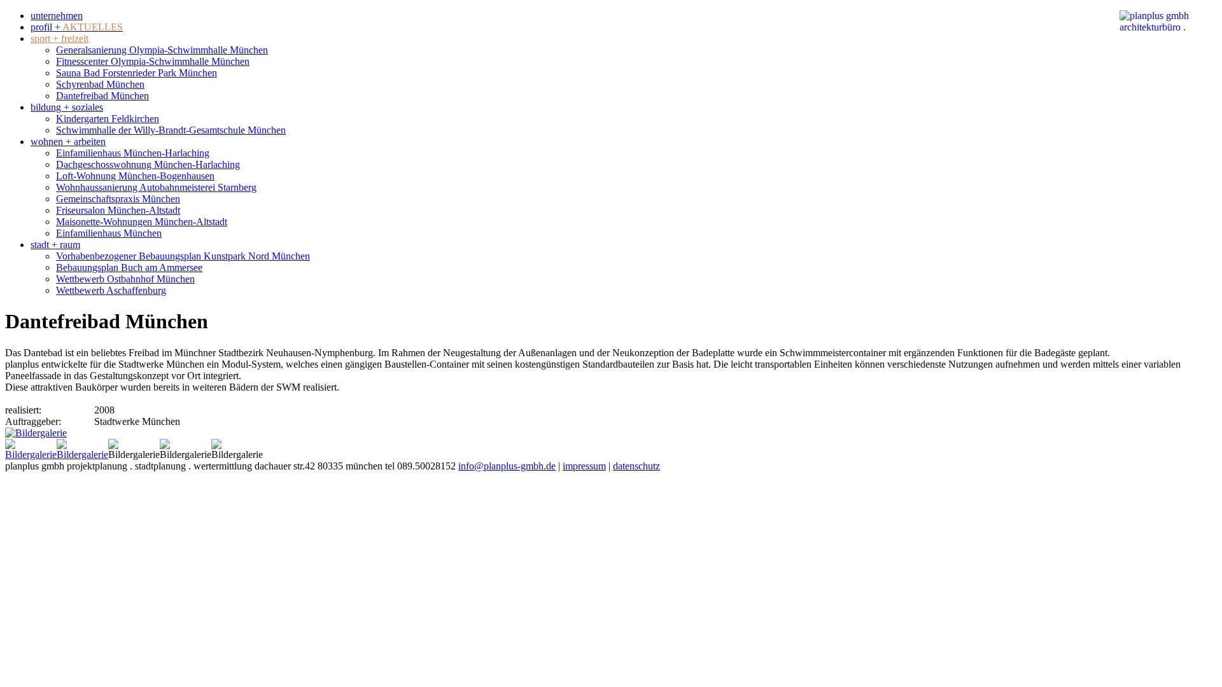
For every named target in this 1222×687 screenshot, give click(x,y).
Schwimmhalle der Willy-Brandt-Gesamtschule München (171, 130)
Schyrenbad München (100, 84)
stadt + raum (55, 244)
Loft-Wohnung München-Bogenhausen (135, 175)
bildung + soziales (67, 107)
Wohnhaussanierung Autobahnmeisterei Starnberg (156, 187)
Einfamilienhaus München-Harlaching (132, 153)
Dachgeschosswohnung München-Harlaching (148, 164)
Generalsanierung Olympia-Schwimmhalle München (162, 50)
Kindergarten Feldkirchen (107, 118)
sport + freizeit (59, 38)
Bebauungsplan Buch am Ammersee (129, 267)
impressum (584, 466)
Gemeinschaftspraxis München (118, 198)
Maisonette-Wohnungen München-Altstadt (141, 221)
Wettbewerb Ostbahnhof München (125, 279)
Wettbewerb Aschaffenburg (111, 290)
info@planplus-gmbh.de (507, 466)
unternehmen (57, 15)
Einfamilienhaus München (109, 233)
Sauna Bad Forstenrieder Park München (136, 72)
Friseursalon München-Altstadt (118, 210)
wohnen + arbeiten (68, 141)
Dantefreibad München (102, 95)
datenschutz (636, 466)
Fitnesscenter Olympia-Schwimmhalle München (152, 61)
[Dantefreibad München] (36, 432)
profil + (77, 27)
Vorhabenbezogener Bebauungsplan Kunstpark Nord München (183, 256)
